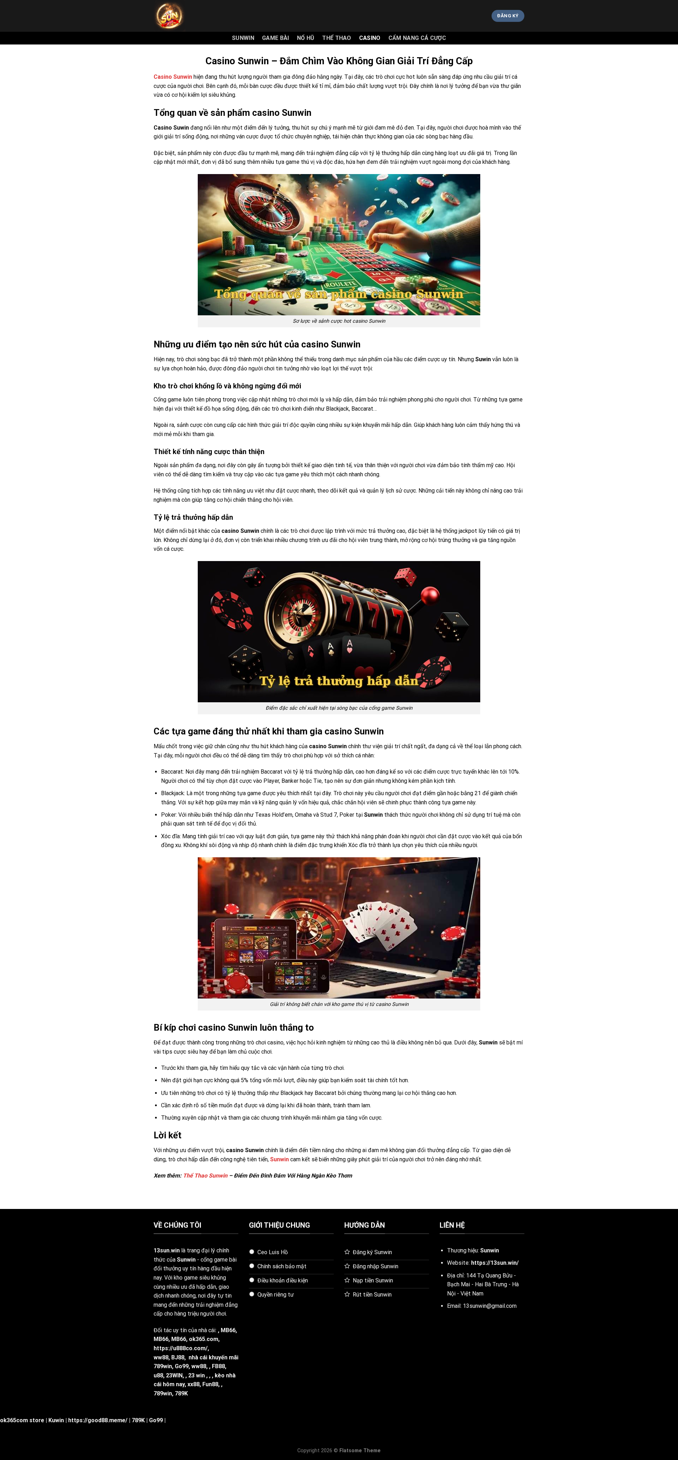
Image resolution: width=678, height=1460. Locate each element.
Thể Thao (336, 38)
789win (163, 1393)
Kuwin (56, 1420)
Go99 (182, 1366)
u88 (158, 1375)
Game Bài (275, 38)
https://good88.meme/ (97, 1420)
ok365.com (203, 1339)
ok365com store (22, 1420)
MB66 (228, 1330)
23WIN (174, 1375)
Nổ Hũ (306, 38)
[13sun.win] (189, 16)
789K (181, 1393)
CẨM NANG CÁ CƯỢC (417, 38)
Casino (370, 38)
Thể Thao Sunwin (205, 1175)
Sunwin (243, 38)
